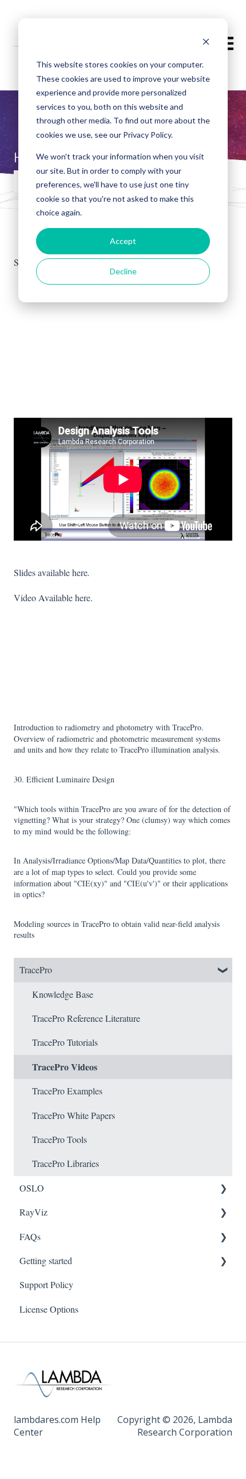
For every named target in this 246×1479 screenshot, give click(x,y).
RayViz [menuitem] (33, 1212)
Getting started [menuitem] (45, 1260)
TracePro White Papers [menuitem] (73, 1115)
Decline (123, 271)
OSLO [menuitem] (31, 1188)
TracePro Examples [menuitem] (67, 1091)
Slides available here (51, 572)
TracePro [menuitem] (35, 970)
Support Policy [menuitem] (46, 1284)
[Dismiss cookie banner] (206, 43)
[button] (223, 970)
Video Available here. (53, 597)
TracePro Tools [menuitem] (59, 1139)
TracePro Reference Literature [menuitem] (86, 1018)
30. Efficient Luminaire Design (64, 779)
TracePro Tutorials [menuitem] (65, 1042)
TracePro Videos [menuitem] (64, 1066)
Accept (123, 241)
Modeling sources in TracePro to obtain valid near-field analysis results (117, 929)
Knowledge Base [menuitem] (62, 994)
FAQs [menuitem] (30, 1236)
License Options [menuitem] (48, 1309)
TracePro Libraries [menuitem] (65, 1163)
